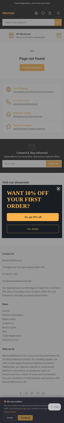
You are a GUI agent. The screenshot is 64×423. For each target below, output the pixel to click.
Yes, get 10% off (32, 217)
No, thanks (32, 229)
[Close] (58, 188)
